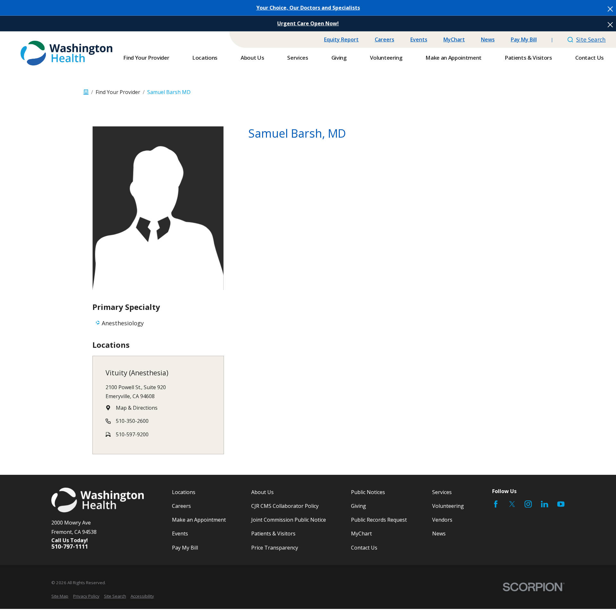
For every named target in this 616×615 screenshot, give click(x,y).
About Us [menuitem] (252, 57)
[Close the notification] (610, 9)
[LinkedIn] (544, 504)
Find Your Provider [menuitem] (146, 57)
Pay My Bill (524, 39)
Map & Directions (137, 407)
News (488, 39)
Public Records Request (379, 519)
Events (418, 39)
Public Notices (368, 492)
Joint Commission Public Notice (288, 519)
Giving (358, 505)
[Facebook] (495, 504)
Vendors (442, 519)
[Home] (66, 53)
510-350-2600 (132, 420)
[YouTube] (560, 504)
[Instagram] (528, 504)
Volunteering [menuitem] (386, 57)
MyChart (454, 39)
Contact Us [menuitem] (589, 57)
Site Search (591, 39)
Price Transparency (274, 547)
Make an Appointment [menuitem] (453, 57)
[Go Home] (86, 92)
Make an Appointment (199, 519)
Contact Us (364, 547)
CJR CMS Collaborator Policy (285, 505)
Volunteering (448, 505)
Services (442, 492)
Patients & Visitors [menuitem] (528, 57)
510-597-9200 (132, 434)
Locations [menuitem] (205, 57)
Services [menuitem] (297, 57)
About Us (262, 492)
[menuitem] (59, 596)
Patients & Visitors (273, 533)
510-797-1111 (69, 547)
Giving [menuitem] (339, 57)
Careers (384, 39)
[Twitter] (512, 504)
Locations (183, 492)
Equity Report (341, 39)
